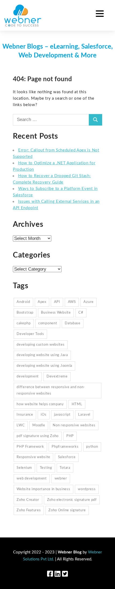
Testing (46, 468)
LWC (21, 425)
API (57, 302)
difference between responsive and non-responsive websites (51, 390)
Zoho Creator (28, 500)
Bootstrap (25, 312)
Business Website (56, 312)
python (92, 446)
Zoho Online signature (67, 510)
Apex (42, 302)
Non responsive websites (74, 425)
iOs (43, 414)
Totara (65, 468)
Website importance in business (43, 489)
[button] (100, 14)
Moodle (38, 425)
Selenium (24, 468)
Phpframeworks (65, 446)
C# (80, 312)
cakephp (23, 323)
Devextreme (57, 376)
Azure (88, 302)
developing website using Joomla (44, 366)
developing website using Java (42, 355)
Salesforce (67, 457)
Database (72, 323)
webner (61, 478)
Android (23, 302)
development (28, 376)
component (47, 323)
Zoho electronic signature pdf (72, 500)
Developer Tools (30, 334)
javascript (62, 414)
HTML (77, 404)
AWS (72, 302)
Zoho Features (29, 510)
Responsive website (33, 457)
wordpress (86, 489)
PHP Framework (30, 446)
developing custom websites (40, 344)
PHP (70, 436)
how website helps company (40, 404)
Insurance (25, 414)
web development (32, 478)
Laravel (84, 414)
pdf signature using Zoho (38, 436)
